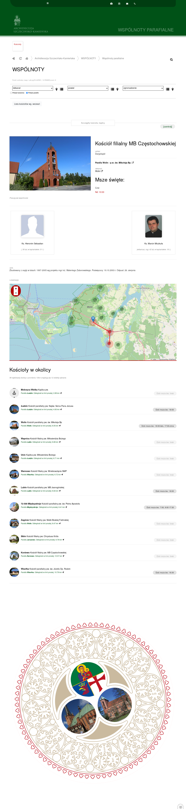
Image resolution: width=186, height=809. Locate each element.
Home (26, 58)
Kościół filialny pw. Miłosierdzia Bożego (43, 438)
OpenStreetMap (163, 359)
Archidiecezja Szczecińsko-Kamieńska (51, 23)
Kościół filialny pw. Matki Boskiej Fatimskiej (45, 519)
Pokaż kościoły (18, 93)
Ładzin (30, 393)
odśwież (20, 58)
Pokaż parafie (33, 93)
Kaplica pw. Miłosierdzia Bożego (38, 454)
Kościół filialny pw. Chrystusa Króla (39, 536)
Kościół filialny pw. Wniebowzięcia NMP (44, 471)
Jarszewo (31, 540)
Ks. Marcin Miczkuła (154, 246)
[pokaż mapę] (57, 88)
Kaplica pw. (34, 389)
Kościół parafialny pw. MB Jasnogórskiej (42, 487)
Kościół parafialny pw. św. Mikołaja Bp (41, 422)
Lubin (29, 442)
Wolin (98, 171)
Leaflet (154, 359)
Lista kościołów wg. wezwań (27, 103)
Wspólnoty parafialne (113, 58)
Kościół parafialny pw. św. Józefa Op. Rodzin (45, 568)
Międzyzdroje (32, 507)
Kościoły (17, 44)
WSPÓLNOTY (88, 58)
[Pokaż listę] (61, 88)
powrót (13, 58)
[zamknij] (167, 126)
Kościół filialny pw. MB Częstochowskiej (43, 552)
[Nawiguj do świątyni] (61, 392)
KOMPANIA (172, 359)
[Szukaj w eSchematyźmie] (171, 59)
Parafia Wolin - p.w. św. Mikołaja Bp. (113, 162)
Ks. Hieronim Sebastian (32, 246)
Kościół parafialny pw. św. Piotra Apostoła (50, 503)
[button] (93, 319)
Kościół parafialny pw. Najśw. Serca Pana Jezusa (47, 405)
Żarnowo (30, 556)
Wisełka (30, 474)
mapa (92, 322)
